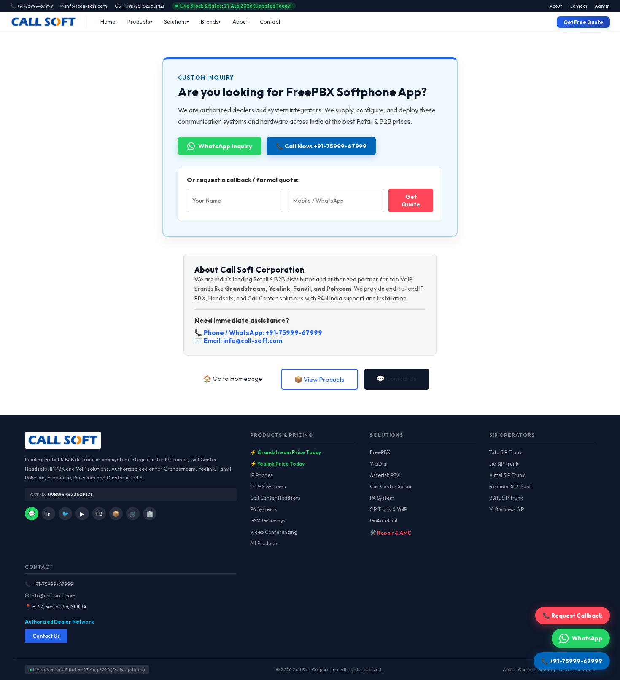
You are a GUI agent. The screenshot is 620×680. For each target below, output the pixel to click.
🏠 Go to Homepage (232, 379)
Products (138, 21)
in (48, 513)
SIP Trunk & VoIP (388, 509)
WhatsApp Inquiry (225, 146)
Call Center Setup (390, 486)
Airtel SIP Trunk (507, 475)
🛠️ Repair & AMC (390, 533)
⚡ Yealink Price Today (277, 463)
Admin (602, 6)
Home (108, 21)
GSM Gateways (268, 520)
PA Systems (263, 509)
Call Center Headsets (275, 498)
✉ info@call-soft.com (83, 6)
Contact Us (46, 636)
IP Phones (261, 475)
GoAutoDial (383, 520)
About (555, 6)
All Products (264, 543)
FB (99, 513)
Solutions (175, 21)
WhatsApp (587, 638)
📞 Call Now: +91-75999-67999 (321, 146)
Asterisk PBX (385, 475)
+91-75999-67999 (294, 333)
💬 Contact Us (397, 379)
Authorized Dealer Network (59, 621)
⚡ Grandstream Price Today (285, 452)
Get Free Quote (583, 22)
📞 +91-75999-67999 (49, 584)
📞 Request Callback (572, 615)
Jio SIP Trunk (503, 463)
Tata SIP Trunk (505, 452)
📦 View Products (319, 379)
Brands (209, 21)
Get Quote (411, 200)
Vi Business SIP (506, 509)
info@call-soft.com (252, 341)
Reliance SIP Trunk (510, 486)
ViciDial (379, 463)
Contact (578, 6)
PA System (382, 498)
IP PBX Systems (268, 486)
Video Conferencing (273, 532)
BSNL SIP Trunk (506, 498)
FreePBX (380, 452)
